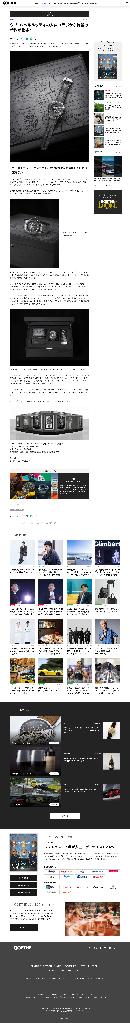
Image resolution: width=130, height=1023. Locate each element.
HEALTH (54, 978)
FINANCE (90, 978)
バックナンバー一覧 (23, 893)
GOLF (66, 3)
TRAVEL (37, 978)
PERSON (36, 3)
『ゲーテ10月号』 (107, 853)
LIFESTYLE (74, 3)
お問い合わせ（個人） (77, 997)
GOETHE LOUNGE (42, 994)
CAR (50, 3)
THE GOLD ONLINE (82, 994)
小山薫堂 (89, 859)
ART (43, 978)
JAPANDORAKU (54, 994)
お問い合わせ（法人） (92, 997)
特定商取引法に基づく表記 (61, 997)
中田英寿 (96, 859)
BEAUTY (62, 978)
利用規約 (48, 997)
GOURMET (58, 3)
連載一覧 (65, 816)
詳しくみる (24, 927)
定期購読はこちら (23, 885)
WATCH (44, 3)
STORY (95, 966)
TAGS (78, 970)
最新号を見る (23, 878)
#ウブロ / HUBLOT (17, 510)
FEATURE (84, 3)
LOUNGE (93, 3)
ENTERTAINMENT (78, 978)
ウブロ (51, 43)
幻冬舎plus (71, 994)
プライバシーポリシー (38, 997)
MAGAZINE (67, 970)
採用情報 (103, 997)
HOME (12, 523)
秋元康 (82, 859)
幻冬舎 (91, 994)
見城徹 (103, 859)
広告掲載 (27, 997)
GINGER (63, 994)
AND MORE (99, 978)
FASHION (29, 978)
